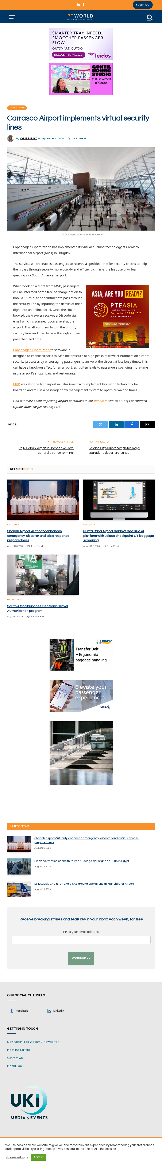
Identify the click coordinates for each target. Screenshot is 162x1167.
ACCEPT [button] (39, 1157)
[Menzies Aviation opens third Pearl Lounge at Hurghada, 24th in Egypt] (19, 866)
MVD (16, 384)
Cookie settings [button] (17, 1157)
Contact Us (15, 1057)
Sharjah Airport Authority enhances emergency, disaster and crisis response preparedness (38, 535)
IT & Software (17, 108)
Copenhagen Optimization (32, 350)
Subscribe (142, 5)
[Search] (149, 17)
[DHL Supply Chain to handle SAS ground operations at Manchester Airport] (19, 889)
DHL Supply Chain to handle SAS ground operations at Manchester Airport (84, 883)
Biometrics (14, 600)
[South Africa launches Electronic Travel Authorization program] (43, 575)
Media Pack (15, 1066)
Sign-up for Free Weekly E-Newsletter (33, 1041)
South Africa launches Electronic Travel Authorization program (37, 608)
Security (13, 524)
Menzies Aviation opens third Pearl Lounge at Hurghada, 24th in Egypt (81, 861)
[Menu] (12, 17)
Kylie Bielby (28, 138)
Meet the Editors (18, 1049)
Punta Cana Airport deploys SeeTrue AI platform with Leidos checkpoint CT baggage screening (118, 535)
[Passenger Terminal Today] (81, 17)
